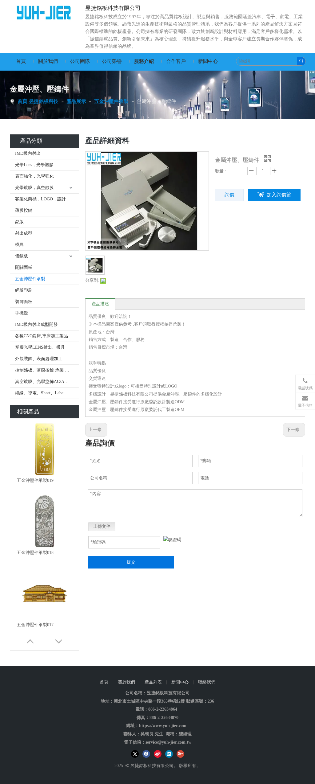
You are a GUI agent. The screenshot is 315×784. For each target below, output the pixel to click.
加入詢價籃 (279, 194)
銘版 (19, 222)
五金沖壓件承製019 (35, 480)
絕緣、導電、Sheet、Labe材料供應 (47, 393)
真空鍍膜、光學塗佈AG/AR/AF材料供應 (47, 381)
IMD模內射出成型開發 (36, 324)
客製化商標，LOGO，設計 (40, 199)
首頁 (104, 682)
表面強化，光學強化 (34, 176)
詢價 (229, 194)
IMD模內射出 (28, 153)
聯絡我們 (206, 682)
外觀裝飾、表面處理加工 (39, 358)
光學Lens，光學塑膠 (34, 164)
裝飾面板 (23, 301)
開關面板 (23, 267)
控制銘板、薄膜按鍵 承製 (42, 370)
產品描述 (100, 304)
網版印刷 (23, 290)
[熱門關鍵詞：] (301, 61)
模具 (19, 244)
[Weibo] (157, 754)
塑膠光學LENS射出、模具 (40, 347)
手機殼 (21, 313)
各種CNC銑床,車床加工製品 (41, 336)
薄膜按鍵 (23, 210)
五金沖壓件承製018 (35, 552)
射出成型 (23, 233)
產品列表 (153, 682)
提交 (131, 562)
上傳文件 (101, 526)
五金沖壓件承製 (30, 279)
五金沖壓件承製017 (35, 624)
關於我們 (126, 682)
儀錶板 (21, 256)
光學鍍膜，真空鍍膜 (34, 187)
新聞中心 (180, 682)
